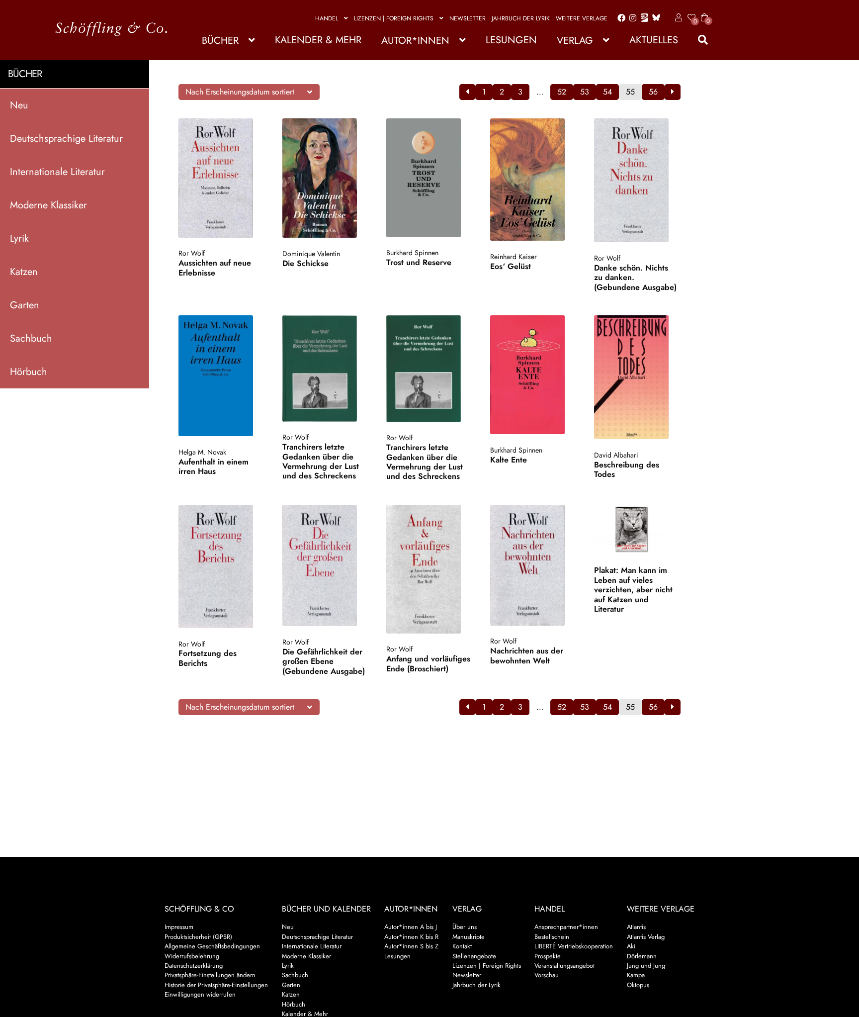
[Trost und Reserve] (428, 177)
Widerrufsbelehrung (192, 956)
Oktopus (638, 985)
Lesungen (511, 40)
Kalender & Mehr (318, 40)
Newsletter (467, 18)
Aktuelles (653, 40)
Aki (631, 946)
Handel (326, 18)
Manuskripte (468, 936)
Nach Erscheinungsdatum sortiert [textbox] (239, 91)
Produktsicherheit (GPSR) (198, 936)
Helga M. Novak (202, 452)
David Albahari (616, 455)
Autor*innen (415, 40)
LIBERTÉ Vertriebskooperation (573, 946)
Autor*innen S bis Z (411, 946)
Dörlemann (642, 956)
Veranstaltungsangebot (564, 965)
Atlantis (636, 926)
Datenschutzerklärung (194, 965)
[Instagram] (631, 18)
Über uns (464, 926)
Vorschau (546, 975)
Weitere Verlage (581, 18)
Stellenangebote (474, 956)
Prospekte (547, 956)
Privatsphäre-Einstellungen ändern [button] (210, 975)
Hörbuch (28, 371)
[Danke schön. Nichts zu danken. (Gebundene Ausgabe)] (636, 180)
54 (607, 91)
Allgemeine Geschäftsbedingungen (212, 946)
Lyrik (19, 238)
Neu (19, 104)
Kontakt (462, 946)
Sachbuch (31, 338)
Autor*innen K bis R (411, 936)
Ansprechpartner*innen (566, 926)
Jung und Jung (646, 965)
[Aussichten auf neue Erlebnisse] (220, 177)
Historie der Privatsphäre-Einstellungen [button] (216, 985)
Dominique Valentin (311, 254)
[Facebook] (619, 18)
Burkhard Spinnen (412, 253)
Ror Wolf (191, 253)
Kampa (636, 975)
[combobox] (249, 92)
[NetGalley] (642, 18)
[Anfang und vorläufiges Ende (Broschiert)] (428, 569)
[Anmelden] (677, 17)
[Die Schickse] (324, 178)
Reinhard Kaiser (513, 257)
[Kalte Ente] (532, 374)
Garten (24, 304)
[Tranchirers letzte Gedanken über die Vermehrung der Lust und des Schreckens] (324, 368)
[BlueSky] (654, 18)
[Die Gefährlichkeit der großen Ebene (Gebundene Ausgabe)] (324, 565)
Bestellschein (551, 936)
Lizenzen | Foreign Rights (393, 18)
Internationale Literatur (57, 171)
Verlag (575, 40)
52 (561, 91)
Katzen (24, 271)
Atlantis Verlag (646, 936)
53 (584, 91)
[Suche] (698, 40)
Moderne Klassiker (48, 204)
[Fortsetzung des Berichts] (220, 566)
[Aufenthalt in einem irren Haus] (220, 375)
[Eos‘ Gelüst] (532, 179)
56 (653, 91)
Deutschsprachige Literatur (66, 138)
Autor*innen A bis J (410, 926)
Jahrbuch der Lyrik (521, 18)
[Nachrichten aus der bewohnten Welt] (532, 565)
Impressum (179, 926)
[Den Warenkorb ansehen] (704, 11)
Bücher (220, 40)
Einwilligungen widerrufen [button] (200, 994)
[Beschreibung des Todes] (636, 377)
